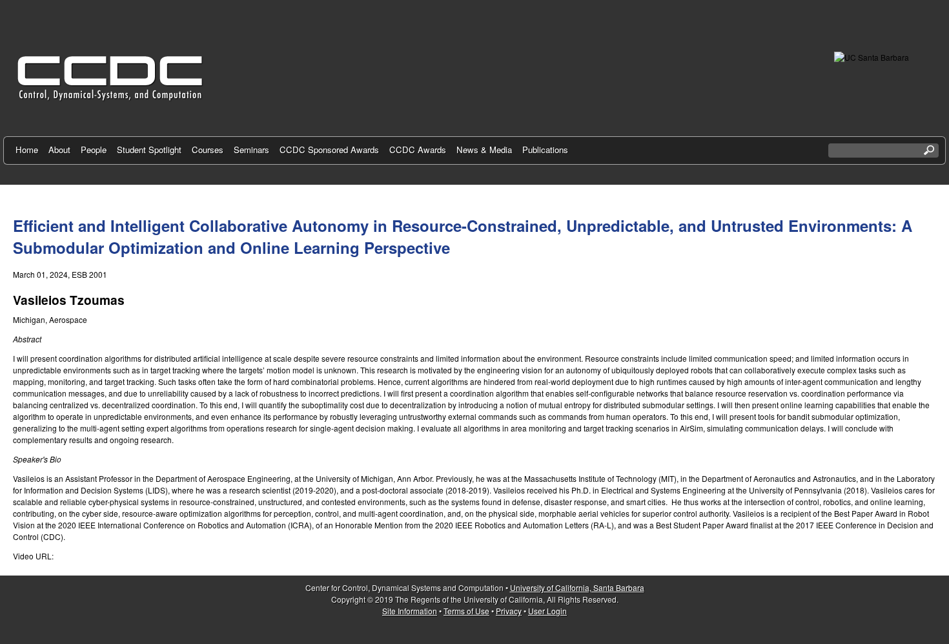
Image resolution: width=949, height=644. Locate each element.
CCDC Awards (417, 149)
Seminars (251, 149)
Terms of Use (466, 610)
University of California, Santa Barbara (577, 587)
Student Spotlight (149, 149)
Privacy (509, 610)
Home (26, 149)
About (59, 149)
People (94, 149)
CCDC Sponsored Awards (329, 149)
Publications (545, 149)
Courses (207, 149)
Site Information (409, 610)
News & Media (484, 149)
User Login (547, 610)
